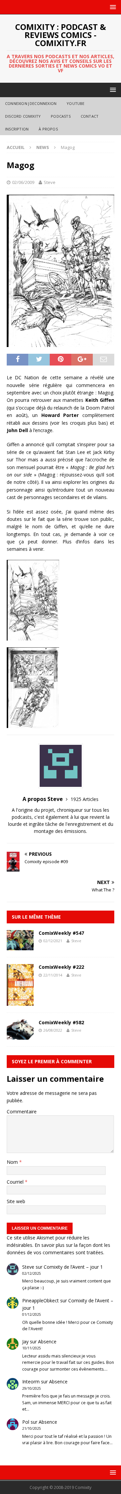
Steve (49, 182)
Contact (89, 116)
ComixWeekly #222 (61, 967)
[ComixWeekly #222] (20, 1001)
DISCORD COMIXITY (23, 116)
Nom (13, 1162)
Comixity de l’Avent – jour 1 (73, 1267)
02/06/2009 (23, 182)
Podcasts (61, 116)
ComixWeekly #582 (61, 1022)
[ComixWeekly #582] (20, 1035)
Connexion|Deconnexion (30, 103)
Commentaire (22, 1111)
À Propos (48, 128)
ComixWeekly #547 (61, 933)
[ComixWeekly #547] (20, 946)
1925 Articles (84, 799)
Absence (47, 1341)
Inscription (17, 128)
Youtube (75, 103)
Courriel (16, 1182)
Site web (16, 1201)
